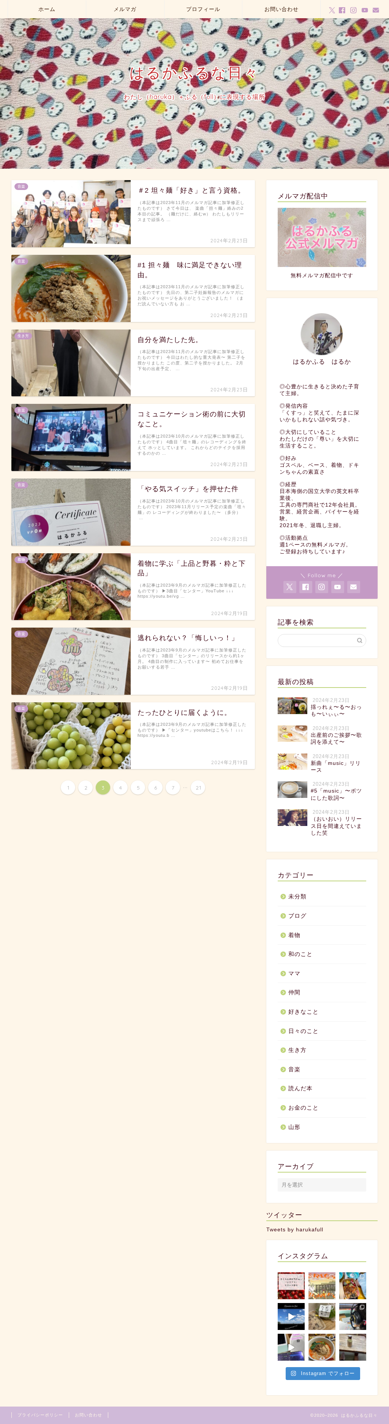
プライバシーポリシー (40, 1415)
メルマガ (125, 9)
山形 (294, 1127)
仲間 (294, 992)
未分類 (297, 896)
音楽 (294, 1069)
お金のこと (303, 1107)
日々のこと (303, 1031)
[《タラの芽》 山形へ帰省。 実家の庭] (321, 1316)
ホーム (46, 9)
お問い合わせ (281, 9)
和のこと (300, 954)
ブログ (297, 915)
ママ (294, 973)
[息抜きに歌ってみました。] (291, 1347)
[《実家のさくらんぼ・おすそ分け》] (291, 1285)
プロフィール (203, 9)
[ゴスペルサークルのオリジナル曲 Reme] (291, 1316)
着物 (294, 935)
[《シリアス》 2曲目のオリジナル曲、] (321, 1285)
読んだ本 (300, 1088)
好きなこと (303, 1011)
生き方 (297, 1050)
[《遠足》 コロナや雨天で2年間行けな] (352, 1285)
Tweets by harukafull (294, 1229)
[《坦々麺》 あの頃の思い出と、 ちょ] (321, 1347)
